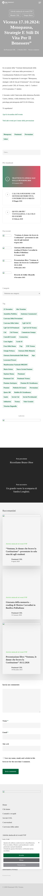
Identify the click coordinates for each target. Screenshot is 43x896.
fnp (21, 346)
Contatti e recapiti (9, 814)
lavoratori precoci (10, 360)
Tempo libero (28, 15)
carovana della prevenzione (13, 318)
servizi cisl (15, 397)
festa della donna (10, 346)
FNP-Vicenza (30, 346)
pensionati (18, 134)
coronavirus (23, 337)
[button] (40, 3)
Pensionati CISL (11, 50)
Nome (5, 721)
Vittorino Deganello (10, 406)
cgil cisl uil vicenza (30, 328)
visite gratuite (28, 401)
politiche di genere (19, 388)
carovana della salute (11, 323)
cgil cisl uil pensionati (11, 328)
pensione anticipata (10, 383)
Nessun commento (33, 50)
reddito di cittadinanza (22, 392)
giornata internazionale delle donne (16, 355)
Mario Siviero (8, 369)
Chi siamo (6, 809)
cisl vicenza (14, 332)
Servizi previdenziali (30, 397)
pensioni (6, 388)
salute (6, 139)
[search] (35, 2)
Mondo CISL (15, 15)
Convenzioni (7, 822)
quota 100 (7, 392)
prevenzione (29, 134)
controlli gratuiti (10, 337)
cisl (5, 332)
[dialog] (21, 854)
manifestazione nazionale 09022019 (15, 365)
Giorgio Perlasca (9, 351)
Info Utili (6, 840)
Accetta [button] (21, 855)
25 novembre (8, 309)
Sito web (6, 744)
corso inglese (8, 341)
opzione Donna (9, 374)
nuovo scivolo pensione (24, 369)
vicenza (17, 401)
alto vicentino (21, 309)
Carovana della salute (11, 827)
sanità (6, 397)
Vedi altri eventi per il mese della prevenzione (18, 121)
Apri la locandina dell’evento (13, 114)
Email (5, 732)
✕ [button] (38, 843)
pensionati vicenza (23, 378)
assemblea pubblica (10, 314)
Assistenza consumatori (29, 314)
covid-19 (19, 341)
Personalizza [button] (21, 865)
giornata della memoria (26, 351)
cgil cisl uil (26, 323)
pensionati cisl (9, 378)
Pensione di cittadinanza (29, 383)
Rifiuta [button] (21, 860)
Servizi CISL (7, 818)
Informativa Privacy (10, 869)
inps (33, 355)
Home (5, 805)
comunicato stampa (29, 332)
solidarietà (7, 401)
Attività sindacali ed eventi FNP (21, 11)
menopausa (7, 134)
